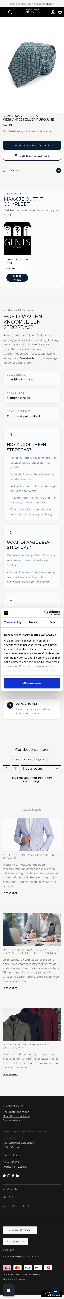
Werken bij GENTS (15, 1166)
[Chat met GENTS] (55, 1290)
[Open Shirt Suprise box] (17, 253)
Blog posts (32, 809)
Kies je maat (17, 277)
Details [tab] (33, 622)
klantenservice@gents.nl (19, 1142)
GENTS (13, 1250)
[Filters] (15, 768)
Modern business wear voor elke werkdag (29, 856)
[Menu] (4, 12)
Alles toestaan (32, 683)
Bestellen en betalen (16, 1116)
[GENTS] (32, 12)
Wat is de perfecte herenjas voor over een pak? (29, 1046)
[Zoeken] (12, 12)
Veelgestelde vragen (16, 1111)
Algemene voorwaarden (14, 1279)
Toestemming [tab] (12, 622)
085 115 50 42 (11, 1147)
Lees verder (10, 893)
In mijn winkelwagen (32, 145)
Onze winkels (12, 1155)
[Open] (9, 1290)
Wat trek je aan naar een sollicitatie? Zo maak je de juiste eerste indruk (31, 951)
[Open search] (6, 768)
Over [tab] (53, 622)
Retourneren (11, 1120)
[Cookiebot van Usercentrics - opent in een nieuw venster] (45, 612)
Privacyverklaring (11, 1274)
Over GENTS (11, 1162)
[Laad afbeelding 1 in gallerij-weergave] (32, 65)
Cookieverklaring (31, 1274)
